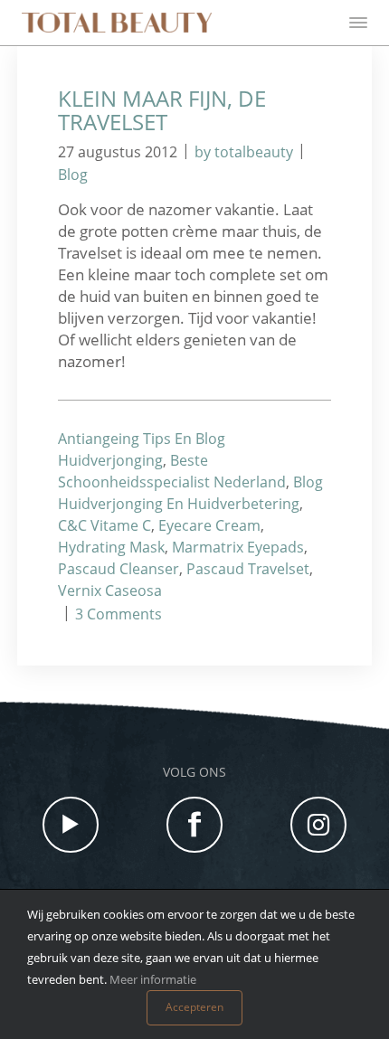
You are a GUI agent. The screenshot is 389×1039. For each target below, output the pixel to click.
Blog (73, 174)
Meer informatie (152, 979)
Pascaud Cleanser (118, 569)
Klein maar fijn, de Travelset (162, 110)
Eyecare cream (209, 525)
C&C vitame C (104, 525)
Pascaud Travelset (247, 569)
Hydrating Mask (111, 547)
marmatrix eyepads (238, 547)
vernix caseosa (110, 590)
